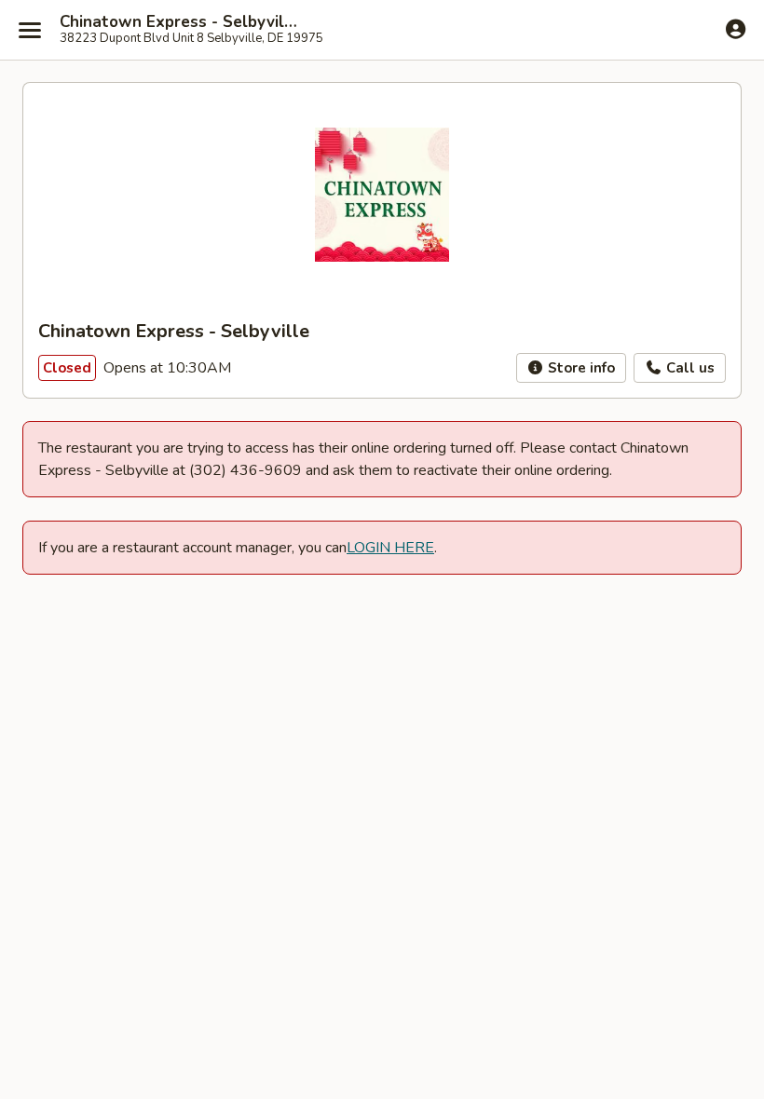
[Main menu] (30, 30)
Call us (688, 368)
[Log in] (736, 28)
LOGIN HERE (390, 547)
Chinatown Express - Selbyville (179, 22)
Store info (579, 368)
